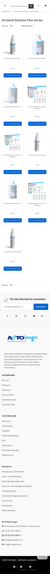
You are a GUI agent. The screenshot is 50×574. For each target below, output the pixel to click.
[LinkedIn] (42, 316)
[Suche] (31, 6)
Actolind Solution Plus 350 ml (37, 58)
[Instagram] (26, 316)
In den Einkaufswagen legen (12, 75)
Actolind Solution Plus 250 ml (12, 252)
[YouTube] (34, 316)
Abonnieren (41, 307)
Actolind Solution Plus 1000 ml (12, 107)
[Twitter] (17, 316)
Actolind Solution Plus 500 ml (12, 203)
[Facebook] (8, 316)
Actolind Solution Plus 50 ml (13, 58)
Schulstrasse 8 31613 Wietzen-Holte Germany (22, 526)
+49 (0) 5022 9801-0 (12, 531)
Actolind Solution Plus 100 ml (37, 155)
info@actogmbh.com (12, 544)
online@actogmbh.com (13, 540)
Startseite (6, 11)
